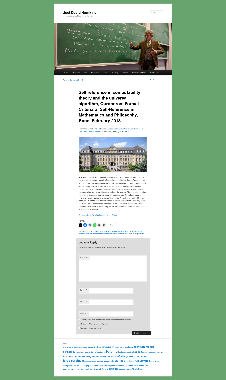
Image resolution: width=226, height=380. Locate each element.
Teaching (115, 73)
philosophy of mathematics (91, 365)
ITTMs (136, 356)
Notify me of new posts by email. (91, 328)
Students (125, 73)
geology (159, 351)
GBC (139, 352)
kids (141, 356)
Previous (152, 80)
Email (83, 302)
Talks (85, 73)
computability (108, 346)
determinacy (80, 352)
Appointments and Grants (99, 73)
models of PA (127, 231)
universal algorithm (90, 368)
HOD (65, 356)
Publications (75, 73)
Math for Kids (154, 73)
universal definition (92, 234)
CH (95, 347)
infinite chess (110, 356)
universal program (105, 234)
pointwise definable (117, 365)
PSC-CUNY (145, 365)
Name (83, 290)
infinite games (125, 356)
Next (160, 80)
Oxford (76, 365)
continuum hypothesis (124, 347)
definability (69, 351)
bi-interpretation (77, 347)
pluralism (107, 366)
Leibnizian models (90, 361)
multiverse (143, 360)
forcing (112, 351)
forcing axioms (124, 352)
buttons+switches (88, 347)
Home (66, 73)
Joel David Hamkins (79, 12)
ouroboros (135, 231)
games (133, 351)
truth (78, 369)
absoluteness (67, 347)
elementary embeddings (95, 352)
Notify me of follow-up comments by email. (94, 324)
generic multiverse (148, 352)
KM (145, 356)
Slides (114, 215)
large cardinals (73, 360)
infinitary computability (93, 356)
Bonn (107, 231)
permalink (140, 234)
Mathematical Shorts (139, 73)
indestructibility (75, 356)
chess (98, 347)
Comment (84, 258)
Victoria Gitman (137, 369)
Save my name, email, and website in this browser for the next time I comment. (106, 320)
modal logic (118, 360)
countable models (116, 231)
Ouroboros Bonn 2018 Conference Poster (95, 215)
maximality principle (104, 361)
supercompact (69, 369)
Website (83, 313)
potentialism (133, 365)
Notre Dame (154, 361)
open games (67, 365)
